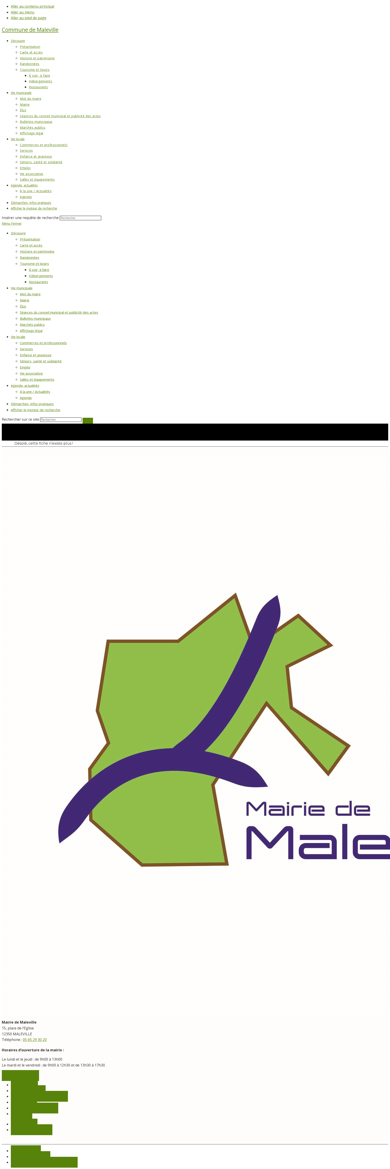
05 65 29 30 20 (35, 1039)
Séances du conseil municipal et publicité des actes (59, 312)
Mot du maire (30, 294)
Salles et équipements (37, 379)
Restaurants (38, 282)
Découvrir (18, 233)
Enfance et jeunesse (35, 355)
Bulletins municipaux (35, 318)
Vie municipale (21, 288)
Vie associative (31, 373)
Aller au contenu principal (32, 6)
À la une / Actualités (35, 391)
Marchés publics (32, 324)
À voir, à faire (39, 269)
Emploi (25, 367)
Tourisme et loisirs (34, 263)
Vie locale (18, 336)
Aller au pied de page (28, 17)
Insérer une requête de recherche (30, 217)
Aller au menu (22, 12)
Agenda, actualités (25, 385)
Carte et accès (31, 245)
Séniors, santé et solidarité (41, 361)
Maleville (30, 29)
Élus (23, 306)
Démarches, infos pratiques (32, 403)
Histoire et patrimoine (37, 251)
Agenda (26, 397)
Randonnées (29, 257)
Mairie (24, 300)
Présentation (30, 239)
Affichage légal (31, 330)
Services (26, 349)
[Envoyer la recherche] (88, 421)
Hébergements (41, 275)
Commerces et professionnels (43, 343)
